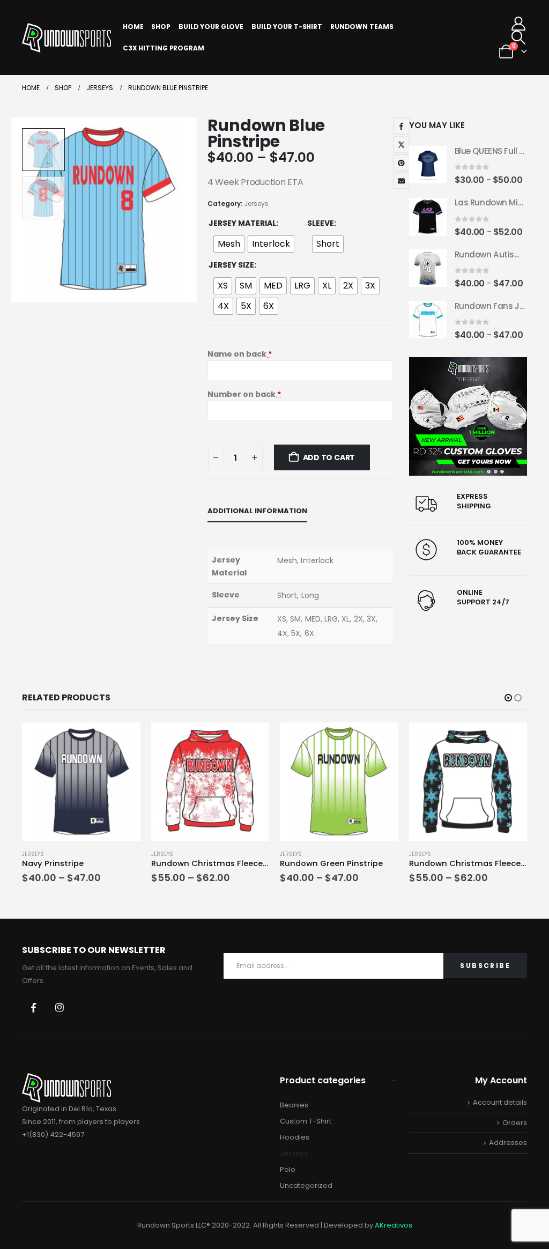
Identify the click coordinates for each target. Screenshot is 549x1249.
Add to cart (329, 457)
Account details (500, 1102)
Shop (160, 26)
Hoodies (294, 1137)
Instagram (59, 1007)
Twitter (401, 144)
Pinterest (401, 162)
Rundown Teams (361, 26)
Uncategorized (306, 1185)
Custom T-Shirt (305, 1121)
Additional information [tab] (257, 511)
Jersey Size (231, 265)
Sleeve (320, 223)
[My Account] (518, 24)
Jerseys (256, 203)
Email (401, 180)
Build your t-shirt (286, 26)
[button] (518, 38)
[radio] (229, 244)
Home (133, 26)
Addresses (508, 1142)
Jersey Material (242, 223)
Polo (287, 1169)
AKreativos (393, 1225)
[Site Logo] (66, 38)
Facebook (401, 126)
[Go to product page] (428, 164)
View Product (122, 734)
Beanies (294, 1105)
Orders (514, 1123)
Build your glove (211, 26)
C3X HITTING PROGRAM (163, 48)
